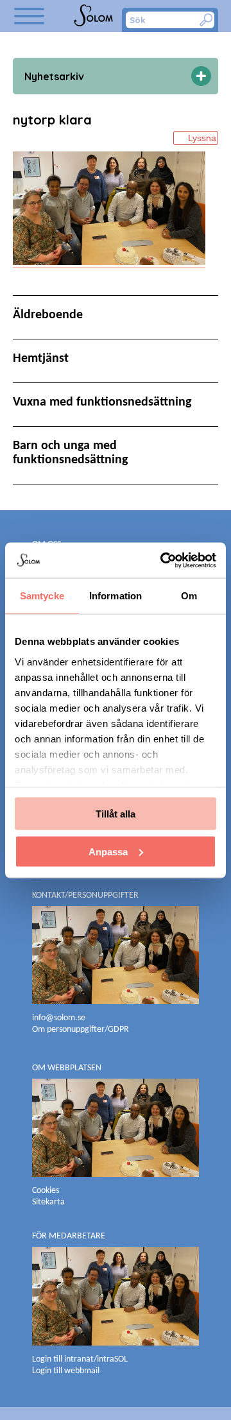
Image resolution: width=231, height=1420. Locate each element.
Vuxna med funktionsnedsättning (102, 402)
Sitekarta (48, 1202)
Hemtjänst (41, 358)
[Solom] (94, 16)
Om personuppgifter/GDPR (80, 1029)
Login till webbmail (65, 1371)
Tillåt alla (115, 813)
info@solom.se (59, 1018)
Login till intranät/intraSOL (80, 1359)
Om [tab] (189, 595)
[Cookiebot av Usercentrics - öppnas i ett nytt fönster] (163, 560)
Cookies (45, 1190)
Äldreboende (48, 315)
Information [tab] (115, 595)
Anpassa (108, 851)
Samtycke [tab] (42, 595)
